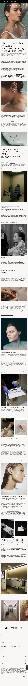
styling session (17, 258)
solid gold (24, 364)
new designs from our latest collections (15, 312)
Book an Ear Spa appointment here (7, 315)
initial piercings (22, 263)
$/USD (24, 676)
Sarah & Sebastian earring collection (17, 548)
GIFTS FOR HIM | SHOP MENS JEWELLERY (8, 1)
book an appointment (21, 168)
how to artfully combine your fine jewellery (13, 217)
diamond (2, 365)
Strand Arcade (12, 163)
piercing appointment (12, 555)
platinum (9, 75)
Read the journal (14, 634)
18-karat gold (3, 75)
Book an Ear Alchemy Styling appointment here (9, 222)
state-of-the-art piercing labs (14, 117)
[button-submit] (26, 649)
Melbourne (21, 160)
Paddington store (11, 165)
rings (11, 69)
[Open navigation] (2, 5)
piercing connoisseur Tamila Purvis (18, 77)
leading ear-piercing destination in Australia (11, 552)
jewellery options (15, 363)
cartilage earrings (14, 75)
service (11, 118)
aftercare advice (19, 259)
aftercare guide (7, 501)
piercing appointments (5, 116)
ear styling (18, 71)
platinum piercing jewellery (6, 263)
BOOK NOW (3, 559)
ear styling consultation (14, 115)
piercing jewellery (19, 74)
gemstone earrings (9, 365)
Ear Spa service (14, 310)
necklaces (14, 69)
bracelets (19, 69)
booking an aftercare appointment (13, 511)
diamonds (12, 121)
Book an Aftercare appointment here (7, 283)
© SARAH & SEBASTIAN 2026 (7, 683)
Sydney (18, 160)
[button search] (4, 5)
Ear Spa (7, 119)
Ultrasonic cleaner (17, 306)
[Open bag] (26, 5)
